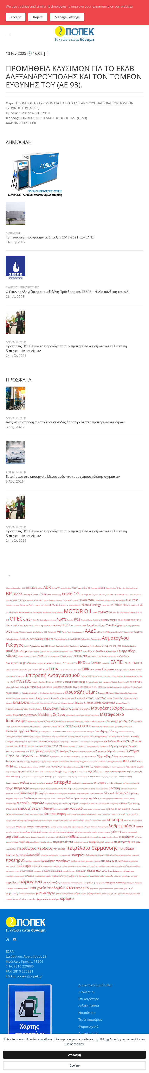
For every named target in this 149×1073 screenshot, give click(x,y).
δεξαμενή (122, 793)
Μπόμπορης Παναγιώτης (74, 721)
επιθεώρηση (58, 809)
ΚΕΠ (81, 687)
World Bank (52, 632)
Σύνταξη (121, 751)
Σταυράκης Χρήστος (43, 751)
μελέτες (116, 832)
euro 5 (60, 600)
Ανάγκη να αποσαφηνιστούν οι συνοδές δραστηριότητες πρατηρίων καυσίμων (65, 422)
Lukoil (16, 612)
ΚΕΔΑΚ (76, 687)
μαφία (94, 832)
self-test (57, 625)
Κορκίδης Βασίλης (28, 698)
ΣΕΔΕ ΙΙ (16, 746)
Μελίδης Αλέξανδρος (25, 715)
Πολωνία (33, 741)
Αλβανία (138, 631)
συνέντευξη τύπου (12, 871)
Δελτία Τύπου (88, 1005)
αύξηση (92, 789)
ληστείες (9, 832)
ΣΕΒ (7, 746)
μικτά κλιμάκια (31, 837)
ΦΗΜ (133, 761)
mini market (37, 612)
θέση (68, 814)
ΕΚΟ (82, 662)
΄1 (83, 632)
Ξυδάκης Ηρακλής (117, 721)
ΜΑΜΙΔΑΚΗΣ (21, 703)
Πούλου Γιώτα (44, 741)
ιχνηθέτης (134, 814)
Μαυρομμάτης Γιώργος (133, 709)
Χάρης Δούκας (68, 767)
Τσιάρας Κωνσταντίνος (60, 761)
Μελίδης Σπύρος (52, 714)
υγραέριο (12, 882)
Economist (29, 600)
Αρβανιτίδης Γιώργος (89, 639)
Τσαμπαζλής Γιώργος (38, 761)
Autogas (94, 588)
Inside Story (106, 605)
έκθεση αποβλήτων (47, 772)
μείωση (100, 832)
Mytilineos (114, 612)
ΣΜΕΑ (41, 746)
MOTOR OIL (78, 611)
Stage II (90, 625)
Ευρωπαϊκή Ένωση (89, 676)
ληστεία (139, 826)
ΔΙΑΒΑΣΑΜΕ (13, 233)
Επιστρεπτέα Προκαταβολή (128, 669)
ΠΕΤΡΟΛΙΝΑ (72, 726)
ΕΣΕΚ (45, 669)
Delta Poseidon (117, 594)
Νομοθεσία (86, 1012)
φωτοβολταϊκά (67, 893)
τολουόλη (109, 876)
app (79, 588)
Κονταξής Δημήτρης (13, 698)
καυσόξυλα (97, 820)
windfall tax (37, 632)
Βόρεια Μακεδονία (61, 651)
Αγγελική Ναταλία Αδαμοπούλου (121, 632)
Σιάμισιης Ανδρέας (118, 746)
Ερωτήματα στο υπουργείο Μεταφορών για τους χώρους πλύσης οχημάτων (63, 476)
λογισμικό (36, 832)
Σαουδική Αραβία (93, 746)
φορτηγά (128, 888)
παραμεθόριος (96, 841)
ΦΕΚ (126, 761)
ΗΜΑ (7, 682)
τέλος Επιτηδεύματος (112, 871)
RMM (133, 620)
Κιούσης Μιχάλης (106, 693)
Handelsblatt (74, 605)
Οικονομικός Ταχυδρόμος (20, 727)
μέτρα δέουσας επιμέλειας (63, 832)
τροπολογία (126, 876)
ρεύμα (64, 866)
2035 (34, 587)
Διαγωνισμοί (88, 1033)
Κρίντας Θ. (46, 698)
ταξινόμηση (10, 876)
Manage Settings (67, 17)
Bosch (135, 588)
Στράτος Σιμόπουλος (87, 751)
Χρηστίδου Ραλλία (26, 771)
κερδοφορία (10, 827)
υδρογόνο (30, 881)
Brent (17, 593)
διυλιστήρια (72, 798)
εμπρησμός (84, 803)
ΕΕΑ (75, 663)
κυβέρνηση (67, 827)
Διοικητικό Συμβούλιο (19, 663)
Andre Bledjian (66, 588)
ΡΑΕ (105, 741)
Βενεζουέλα (97, 646)
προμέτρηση (133, 861)
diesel (127, 595)
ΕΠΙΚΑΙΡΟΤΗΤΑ (29, 287)
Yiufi (64, 632)
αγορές (101, 772)
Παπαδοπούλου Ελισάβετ (84, 732)
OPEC (16, 618)
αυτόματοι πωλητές (81, 789)
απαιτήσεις (41, 783)
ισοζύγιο (105, 814)
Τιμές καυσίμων (90, 1019)
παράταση (24, 841)
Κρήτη (39, 698)
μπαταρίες (50, 837)
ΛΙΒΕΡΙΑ (109, 698)
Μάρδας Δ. (80, 702)
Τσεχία (49, 761)
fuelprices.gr (10, 605)
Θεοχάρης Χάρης (92, 682)
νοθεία (73, 836)
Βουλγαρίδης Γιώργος (38, 651)
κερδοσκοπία (137, 820)
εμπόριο (92, 803)
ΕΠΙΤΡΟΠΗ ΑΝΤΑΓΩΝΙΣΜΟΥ (21, 670)
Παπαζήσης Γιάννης (106, 731)
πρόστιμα (23, 865)
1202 (23, 588)
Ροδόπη (112, 741)
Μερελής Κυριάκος (92, 715)
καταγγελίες (66, 820)
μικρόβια (22, 837)
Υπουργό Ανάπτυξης (114, 761)
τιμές (48, 876)
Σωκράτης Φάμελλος (107, 751)
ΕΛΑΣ (88, 663)
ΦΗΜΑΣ (139, 761)
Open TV (36, 620)
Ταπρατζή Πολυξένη (70, 756)
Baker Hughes (111, 588)
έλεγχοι (72, 771)
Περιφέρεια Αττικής (59, 736)
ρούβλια (71, 866)
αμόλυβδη (49, 776)
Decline (74, 1065)
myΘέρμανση (124, 612)
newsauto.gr (134, 612)
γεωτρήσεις (72, 793)
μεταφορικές (133, 832)
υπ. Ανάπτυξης (51, 882)
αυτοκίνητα (67, 788)
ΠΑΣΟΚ (61, 726)
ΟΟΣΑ (139, 721)
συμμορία (118, 866)
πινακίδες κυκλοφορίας (49, 855)
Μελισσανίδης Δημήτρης (75, 715)
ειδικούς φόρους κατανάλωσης (111, 798)
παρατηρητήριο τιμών (127, 841)
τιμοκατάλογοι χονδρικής (65, 876)
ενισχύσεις (114, 803)
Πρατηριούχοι (63, 741)
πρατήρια (15, 860)
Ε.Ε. (64, 663)
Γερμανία (112, 651)
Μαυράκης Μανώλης (81, 709)
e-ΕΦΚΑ (13, 600)
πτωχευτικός (47, 866)
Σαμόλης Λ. (81, 746)
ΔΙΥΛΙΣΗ (93, 656)
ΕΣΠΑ (53, 668)
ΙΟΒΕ (139, 681)
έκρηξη (58, 771)
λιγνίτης (16, 832)
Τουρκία (10, 761)
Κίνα (104, 687)
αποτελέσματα (87, 783)
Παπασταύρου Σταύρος (31, 736)
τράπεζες (117, 876)
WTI (59, 631)
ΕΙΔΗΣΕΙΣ (12, 287)
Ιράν (27, 686)
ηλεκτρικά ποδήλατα (21, 814)
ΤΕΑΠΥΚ (44, 756)
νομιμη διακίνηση (86, 837)
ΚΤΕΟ (100, 687)
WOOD (44, 632)
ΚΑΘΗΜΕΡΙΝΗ (47, 687)
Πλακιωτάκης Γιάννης (22, 741)
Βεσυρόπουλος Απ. (111, 645)
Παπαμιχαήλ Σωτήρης (14, 736)
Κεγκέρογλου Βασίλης (48, 693)
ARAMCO (86, 588)
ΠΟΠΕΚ (85, 726)
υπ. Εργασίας (65, 883)
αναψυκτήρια (113, 777)
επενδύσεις (11, 809)
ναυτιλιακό (62, 837)
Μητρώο (40, 721)
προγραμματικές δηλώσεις (90, 861)
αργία (132, 783)
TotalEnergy (128, 625)
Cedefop (26, 594)
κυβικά (74, 827)
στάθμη (102, 866)
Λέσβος (126, 698)
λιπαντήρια (25, 832)
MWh (95, 612)
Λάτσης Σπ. (118, 698)
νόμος (115, 837)
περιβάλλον (11, 849)
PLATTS (62, 619)
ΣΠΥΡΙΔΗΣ (49, 746)
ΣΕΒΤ (11, 746)
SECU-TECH (48, 625)
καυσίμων (88, 820)
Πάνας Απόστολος (116, 727)
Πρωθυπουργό (86, 741)
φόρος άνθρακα (94, 893)
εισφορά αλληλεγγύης (53, 803)
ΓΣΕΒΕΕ (78, 651)
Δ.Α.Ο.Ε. (34, 656)
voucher (29, 632)
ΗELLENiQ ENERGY (130, 676)
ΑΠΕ (101, 632)
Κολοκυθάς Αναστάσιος (128, 693)
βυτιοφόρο (41, 793)
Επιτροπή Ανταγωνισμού (53, 675)
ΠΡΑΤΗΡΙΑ (95, 727)
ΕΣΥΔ (60, 670)
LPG (11, 612)
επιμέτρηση (87, 809)
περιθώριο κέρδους (35, 848)
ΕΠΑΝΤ (8, 670)
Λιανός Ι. (134, 698)
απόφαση (126, 783)
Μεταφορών (32, 721)
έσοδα (85, 772)
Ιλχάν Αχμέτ (15, 687)
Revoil (127, 619)
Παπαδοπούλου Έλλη (64, 731)
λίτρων (87, 827)
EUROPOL (67, 600)
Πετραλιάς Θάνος (88, 736)
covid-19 (70, 593)
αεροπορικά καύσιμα (28, 777)
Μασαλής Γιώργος (35, 709)
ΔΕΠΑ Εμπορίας (53, 656)
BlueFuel (129, 588)
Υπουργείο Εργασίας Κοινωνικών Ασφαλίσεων (90, 761)
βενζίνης (124, 789)
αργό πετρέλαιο (17, 788)
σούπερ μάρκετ (92, 866)
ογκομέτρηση (126, 836)
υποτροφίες (100, 883)
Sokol (77, 625)
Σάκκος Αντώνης (69, 746)
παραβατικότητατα (81, 842)
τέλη (98, 870)
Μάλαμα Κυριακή (67, 703)
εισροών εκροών (30, 803)
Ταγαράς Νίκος (54, 756)
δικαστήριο (61, 798)
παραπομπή (109, 842)
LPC (7, 612)
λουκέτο (45, 832)
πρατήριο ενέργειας (32, 861)
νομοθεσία (97, 837)
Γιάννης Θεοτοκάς (24, 656)
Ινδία (22, 687)
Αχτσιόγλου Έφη (37, 646)
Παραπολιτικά (46, 736)
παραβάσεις (34, 842)
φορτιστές (12, 893)
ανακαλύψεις (82, 777)
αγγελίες (93, 771)
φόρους (105, 893)
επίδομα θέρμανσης (129, 803)
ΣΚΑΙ (36, 746)
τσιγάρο (134, 876)
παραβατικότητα (63, 841)
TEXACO (102, 625)
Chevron (35, 594)
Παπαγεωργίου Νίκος (22, 731)
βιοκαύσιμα (132, 789)
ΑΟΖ (98, 632)
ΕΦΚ (85, 668)
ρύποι (84, 866)
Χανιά (76, 767)
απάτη (33, 783)
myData (103, 612)
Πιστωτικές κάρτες (123, 736)
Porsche (70, 620)
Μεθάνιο (9, 715)
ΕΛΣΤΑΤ (127, 663)
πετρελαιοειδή (29, 854)
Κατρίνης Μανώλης (30, 693)
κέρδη (23, 820)
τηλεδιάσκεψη (40, 876)
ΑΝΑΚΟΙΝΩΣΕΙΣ (16, 342)
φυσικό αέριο (45, 893)
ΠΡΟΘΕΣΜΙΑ (104, 727)
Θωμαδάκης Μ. (123, 682)
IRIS (124, 605)
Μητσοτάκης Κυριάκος (54, 721)
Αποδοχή (74, 1054)
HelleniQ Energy (90, 605)
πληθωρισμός (91, 855)
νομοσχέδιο (107, 837)
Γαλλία (85, 651)
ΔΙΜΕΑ (86, 656)
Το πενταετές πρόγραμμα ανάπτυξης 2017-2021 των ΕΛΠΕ (50, 237)
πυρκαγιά (57, 866)
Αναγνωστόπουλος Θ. (61, 639)
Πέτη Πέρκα (127, 727)
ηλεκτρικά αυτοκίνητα (118, 808)
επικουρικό (73, 808)
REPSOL (120, 620)
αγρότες (130, 771)
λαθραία (94, 827)
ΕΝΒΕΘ (137, 663)
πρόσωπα (37, 866)
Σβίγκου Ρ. (104, 746)
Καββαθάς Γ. (127, 687)
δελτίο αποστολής (96, 793)
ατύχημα (42, 789)
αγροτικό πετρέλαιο (115, 771)
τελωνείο (29, 876)
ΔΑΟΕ (40, 656)
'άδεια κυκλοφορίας (13, 588)
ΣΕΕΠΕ (23, 746)
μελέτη (124, 832)
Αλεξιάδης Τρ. (24, 639)
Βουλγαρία (22, 651)
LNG (140, 605)
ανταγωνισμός (125, 776)
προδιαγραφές (109, 860)
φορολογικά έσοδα (106, 888)
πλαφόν (77, 854)
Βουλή (11, 651)
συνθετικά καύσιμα (52, 871)
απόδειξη (109, 783)
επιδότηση (46, 808)
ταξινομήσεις (128, 871)
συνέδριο (136, 866)
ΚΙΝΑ (95, 687)
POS (77, 619)
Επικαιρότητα (88, 999)
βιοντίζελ (9, 793)
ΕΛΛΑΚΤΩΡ (106, 663)
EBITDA (21, 600)
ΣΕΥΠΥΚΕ (31, 746)
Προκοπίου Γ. (75, 741)
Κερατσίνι (60, 693)
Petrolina (52, 620)
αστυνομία (34, 789)
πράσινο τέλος (125, 855)
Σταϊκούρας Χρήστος (67, 751)
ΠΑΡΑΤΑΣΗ (47, 727)
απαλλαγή (49, 783)
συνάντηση (128, 866)
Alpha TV (56, 588)
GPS (42, 605)
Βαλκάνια (59, 646)
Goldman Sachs (27, 605)
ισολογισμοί (114, 814)
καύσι (104, 820)
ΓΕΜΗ (71, 651)
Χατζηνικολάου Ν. (118, 767)
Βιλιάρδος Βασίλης (129, 646)
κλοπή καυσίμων (42, 826)
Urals (9, 631)
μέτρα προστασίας (85, 832)
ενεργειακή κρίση (102, 803)
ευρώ (103, 809)
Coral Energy (56, 595)
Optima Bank (44, 620)
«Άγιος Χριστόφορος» (74, 632)
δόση (81, 798)
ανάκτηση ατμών (61, 777)
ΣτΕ (27, 751)
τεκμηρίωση (19, 876)
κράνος (53, 827)
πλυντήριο (115, 855)
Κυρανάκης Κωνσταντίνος (62, 698)
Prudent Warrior (87, 620)
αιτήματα (40, 777)
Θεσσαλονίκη (105, 682)
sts (96, 625)
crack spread (86, 594)
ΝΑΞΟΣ (94, 721)
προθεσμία (123, 861)
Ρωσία (121, 741)
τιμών (102, 876)
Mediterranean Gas (26, 612)
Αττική (26, 646)
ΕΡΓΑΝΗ (35, 670)
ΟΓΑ (135, 721)
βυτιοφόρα (26, 793)
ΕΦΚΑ (92, 670)
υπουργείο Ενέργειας (134, 883)
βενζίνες (104, 789)
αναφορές (104, 777)
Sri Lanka (83, 625)
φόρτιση (112, 893)
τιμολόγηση (84, 876)
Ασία (99, 639)
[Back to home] (74, 34)
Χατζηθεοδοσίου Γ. (102, 767)
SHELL (66, 625)
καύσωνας (127, 820)
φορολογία (94, 888)
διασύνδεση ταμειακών (45, 798)
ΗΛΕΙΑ (139, 676)
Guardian (63, 605)
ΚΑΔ (39, 686)
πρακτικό (135, 855)
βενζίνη (114, 788)
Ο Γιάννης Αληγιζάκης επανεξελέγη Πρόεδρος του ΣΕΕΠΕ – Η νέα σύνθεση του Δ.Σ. (67, 291)
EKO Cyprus (43, 600)
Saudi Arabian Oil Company (30, 625)
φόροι (77, 893)
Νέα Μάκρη (102, 721)
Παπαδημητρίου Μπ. (47, 732)
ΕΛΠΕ (116, 661)
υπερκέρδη (89, 882)
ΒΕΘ (46, 646)
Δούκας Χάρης (37, 663)
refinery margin (109, 619)
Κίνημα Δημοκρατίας (114, 687)
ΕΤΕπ (75, 670)
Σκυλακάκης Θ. (19, 751)
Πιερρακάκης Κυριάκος (105, 736)
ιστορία (122, 814)
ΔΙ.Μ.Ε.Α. (70, 656)
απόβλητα (99, 782)
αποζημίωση (76, 783)
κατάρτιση (57, 820)
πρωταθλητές (11, 866)
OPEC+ (27, 619)
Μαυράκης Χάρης (107, 708)
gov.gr (37, 605)
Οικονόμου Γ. (36, 726)
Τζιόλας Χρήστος (128, 756)
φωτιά (59, 893)
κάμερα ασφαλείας (13, 820)
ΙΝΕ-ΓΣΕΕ (133, 682)
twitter (136, 625)
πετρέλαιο (59, 848)
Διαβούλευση (123, 656)
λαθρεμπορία (103, 827)
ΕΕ (72, 663)
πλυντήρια (103, 854)
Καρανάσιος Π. (13, 692)
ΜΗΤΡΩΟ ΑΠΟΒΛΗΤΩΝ (52, 703)
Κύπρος (79, 698)
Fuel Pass (132, 600)
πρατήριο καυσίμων (55, 860)
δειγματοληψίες (83, 793)
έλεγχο (65, 772)
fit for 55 (114, 600)
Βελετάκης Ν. (86, 646)
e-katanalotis (134, 595)
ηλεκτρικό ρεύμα (36, 814)
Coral (49, 594)
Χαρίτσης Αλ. (86, 766)
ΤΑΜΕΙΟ (36, 756)
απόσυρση (118, 783)
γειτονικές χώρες (61, 793)
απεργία (62, 782)
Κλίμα (116, 693)
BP (9, 593)
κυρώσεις (80, 827)
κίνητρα (30, 820)
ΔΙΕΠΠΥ (78, 656)
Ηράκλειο (50, 682)
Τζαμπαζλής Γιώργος (109, 756)
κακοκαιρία (38, 820)
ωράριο (67, 898)
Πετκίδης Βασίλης (74, 736)
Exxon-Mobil (87, 600)
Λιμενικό (9, 703)
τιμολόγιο (94, 876)
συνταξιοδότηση (69, 871)
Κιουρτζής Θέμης (81, 692)
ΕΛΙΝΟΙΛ (96, 663)
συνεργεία (37, 871)
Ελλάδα (98, 669)
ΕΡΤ (40, 669)
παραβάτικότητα (46, 842)
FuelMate (122, 600)
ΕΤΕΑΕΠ (65, 670)
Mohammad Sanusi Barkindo (53, 612)
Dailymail (105, 595)
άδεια (37, 772)
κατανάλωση (78, 820)
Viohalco (22, 632)
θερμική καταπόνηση (79, 814)
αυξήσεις (49, 789)
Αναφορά (75, 638)
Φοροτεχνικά (88, 1026)
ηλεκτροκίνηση (54, 814)
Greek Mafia (51, 604)
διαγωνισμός (18, 798)
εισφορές (65, 803)
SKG (72, 625)
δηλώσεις (134, 793)
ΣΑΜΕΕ (130, 741)
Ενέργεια (108, 669)
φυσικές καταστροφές (26, 893)
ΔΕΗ (45, 656)
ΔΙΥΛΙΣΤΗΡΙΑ (101, 656)
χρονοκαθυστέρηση (125, 893)
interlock (116, 605)
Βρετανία (50, 651)
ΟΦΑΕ (8, 727)
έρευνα (79, 772)
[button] (8, 34)
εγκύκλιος (94, 798)
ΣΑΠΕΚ (138, 741)
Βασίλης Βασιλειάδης (71, 646)
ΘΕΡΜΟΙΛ (58, 682)
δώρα (86, 798)
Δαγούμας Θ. (111, 656)
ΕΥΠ (79, 670)
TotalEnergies (114, 625)
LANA (133, 605)
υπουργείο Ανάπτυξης (115, 882)
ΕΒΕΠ (69, 663)
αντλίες (24, 782)
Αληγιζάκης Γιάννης (41, 638)
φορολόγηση (118, 888)
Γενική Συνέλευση (97, 651)
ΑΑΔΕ (90, 631)
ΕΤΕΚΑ (71, 670)
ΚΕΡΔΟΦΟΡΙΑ (88, 687)
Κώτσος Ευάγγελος (95, 698)
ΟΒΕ (131, 721)
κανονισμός (47, 820)
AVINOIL (101, 588)
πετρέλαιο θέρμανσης (92, 847)
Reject (37, 17)
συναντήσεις (26, 871)
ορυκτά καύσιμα (12, 842)
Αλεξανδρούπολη (12, 639)
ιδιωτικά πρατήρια (94, 814)
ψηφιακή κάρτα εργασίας (24, 899)
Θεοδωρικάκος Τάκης (74, 681)
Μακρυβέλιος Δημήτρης (101, 703)
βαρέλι (98, 789)
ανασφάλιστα (94, 776)
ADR (47, 587)
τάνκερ (91, 870)
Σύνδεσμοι (86, 992)
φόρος (83, 893)
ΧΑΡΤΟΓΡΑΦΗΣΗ (45, 767)
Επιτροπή (21, 676)
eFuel (36, 600)
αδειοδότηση (13, 776)
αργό (137, 783)
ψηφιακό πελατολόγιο (48, 899)
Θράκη (114, 682)
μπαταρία (41, 837)
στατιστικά (110, 866)
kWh (128, 605)
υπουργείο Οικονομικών (17, 888)
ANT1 (74, 588)
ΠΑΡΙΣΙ (54, 727)
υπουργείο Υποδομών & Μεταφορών (59, 887)
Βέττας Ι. (52, 646)
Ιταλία (33, 686)
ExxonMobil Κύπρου (103, 600)
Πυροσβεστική (97, 741)
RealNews (96, 620)
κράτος (59, 827)
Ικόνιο (8, 687)
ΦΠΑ (9, 766)
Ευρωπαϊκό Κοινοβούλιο (107, 676)
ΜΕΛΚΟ (33, 703)
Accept (15, 17)
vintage (16, 632)
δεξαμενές (109, 793)
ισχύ (128, 814)
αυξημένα (57, 789)
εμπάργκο (74, 803)
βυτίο (16, 793)
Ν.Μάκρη (87, 721)
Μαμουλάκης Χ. (123, 703)
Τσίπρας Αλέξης (22, 761)
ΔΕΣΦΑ (63, 656)
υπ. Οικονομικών (77, 883)
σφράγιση (81, 870)
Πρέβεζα (54, 741)
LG (137, 605)
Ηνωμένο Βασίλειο (38, 682)
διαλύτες (29, 798)
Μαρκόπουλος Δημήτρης (17, 709)
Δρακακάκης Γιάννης (53, 663)
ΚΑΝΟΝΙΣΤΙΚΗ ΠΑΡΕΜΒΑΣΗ (62, 687)
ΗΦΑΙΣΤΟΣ (22, 681)
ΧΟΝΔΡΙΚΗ (57, 766)
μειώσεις (107, 832)
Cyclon (95, 595)
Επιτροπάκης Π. (11, 676)
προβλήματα (75, 861)
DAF (100, 595)
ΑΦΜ (106, 632)
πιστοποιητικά (64, 855)
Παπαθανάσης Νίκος (126, 732)
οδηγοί (138, 837)
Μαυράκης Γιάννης (57, 708)
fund (17, 605)
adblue (40, 588)
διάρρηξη (9, 798)
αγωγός (138, 771)
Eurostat (75, 600)
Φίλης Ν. (17, 767)
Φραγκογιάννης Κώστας (29, 767)
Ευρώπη (120, 676)
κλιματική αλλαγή (25, 826)
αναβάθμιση (72, 777)
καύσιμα (115, 819)
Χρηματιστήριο (11, 772)
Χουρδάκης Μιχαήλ (134, 767)
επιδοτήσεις (28, 808)
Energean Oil (53, 600)
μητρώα (12, 836)
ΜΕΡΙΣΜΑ (39, 703)
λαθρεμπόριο (122, 826)
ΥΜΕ (71, 761)
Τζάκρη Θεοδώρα (88, 756)
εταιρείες (96, 809)
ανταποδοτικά (12, 783)
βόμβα (51, 793)
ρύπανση (77, 866)
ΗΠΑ (11, 682)
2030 (28, 588)
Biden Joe (121, 588)
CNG (43, 594)
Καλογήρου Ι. (137, 687)
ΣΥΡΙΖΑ (58, 746)
